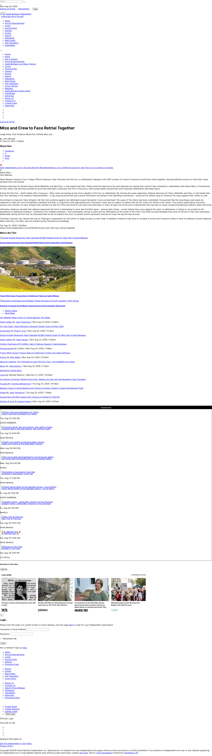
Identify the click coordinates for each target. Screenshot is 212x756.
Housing (4, 384)
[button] (18, 595)
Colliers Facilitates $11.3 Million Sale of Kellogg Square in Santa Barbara (33, 344)
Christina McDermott (21, 384)
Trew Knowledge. (104, 753)
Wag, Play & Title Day (11, 518)
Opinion (8, 30)
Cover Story (10, 678)
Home (7, 54)
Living (7, 26)
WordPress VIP (131, 753)
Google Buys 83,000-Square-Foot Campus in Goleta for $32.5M (30, 397)
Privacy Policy (6, 746)
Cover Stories (11, 86)
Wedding (9, 88)
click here (83, 753)
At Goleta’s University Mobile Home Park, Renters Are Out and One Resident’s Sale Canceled (43, 379)
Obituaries (9, 38)
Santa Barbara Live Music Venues (20, 64)
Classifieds (10, 45)
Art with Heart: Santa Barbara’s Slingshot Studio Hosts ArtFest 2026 (32, 326)
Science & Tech (7, 401)
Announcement (7, 348)
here (71, 625)
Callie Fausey (22, 339)
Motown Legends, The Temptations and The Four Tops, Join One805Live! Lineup (37, 361)
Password (4, 634)
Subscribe (6, 16)
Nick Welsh (15, 357)
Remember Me (9, 638)
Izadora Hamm (24, 401)
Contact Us (10, 100)
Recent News (11, 311)
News (7, 21)
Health (3, 392)
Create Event (11, 103)
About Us (9, 98)
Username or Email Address (13, 629)
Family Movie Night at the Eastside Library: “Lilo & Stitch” (28, 488)
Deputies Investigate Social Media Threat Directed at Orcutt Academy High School (32, 306)
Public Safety (6, 322)
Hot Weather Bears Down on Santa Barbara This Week (25, 317)
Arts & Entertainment (14, 23)
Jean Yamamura (23, 322)
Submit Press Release (15, 688)
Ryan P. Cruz (20, 331)
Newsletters (23, 9)
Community (5, 331)
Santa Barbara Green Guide (17, 91)
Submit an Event (7, 9)
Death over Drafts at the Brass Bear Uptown (21, 444)
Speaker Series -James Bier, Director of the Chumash (26, 503)
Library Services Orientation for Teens (19, 414)
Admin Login (10, 714)
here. (25, 647)
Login (35, 9)
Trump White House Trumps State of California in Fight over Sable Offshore (29, 296)
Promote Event (12, 664)
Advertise (9, 96)
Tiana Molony (15, 366)
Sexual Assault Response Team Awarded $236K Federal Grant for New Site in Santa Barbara (36, 243)
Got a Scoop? (17, 16)
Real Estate (10, 40)
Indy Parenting (11, 43)
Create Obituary (12, 709)
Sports (8, 35)
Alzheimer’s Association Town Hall (17, 473)
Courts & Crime (7, 122)
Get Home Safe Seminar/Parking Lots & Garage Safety (26, 459)
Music (3, 366)
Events (8, 33)
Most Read (10, 313)
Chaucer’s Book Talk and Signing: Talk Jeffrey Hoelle (25, 429)
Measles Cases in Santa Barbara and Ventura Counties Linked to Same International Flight (41, 388)
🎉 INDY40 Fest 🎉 (10, 533)
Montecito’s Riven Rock (11, 370)
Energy (3, 357)
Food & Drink (11, 28)
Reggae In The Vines (10, 548)
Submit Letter (11, 711)
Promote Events (12, 697)
